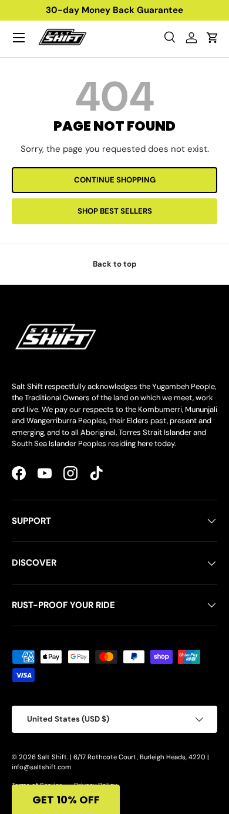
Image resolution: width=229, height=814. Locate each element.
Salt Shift (52, 757)
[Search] (170, 37)
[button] (66, 799)
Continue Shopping (115, 180)
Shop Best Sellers (115, 211)
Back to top (115, 264)
